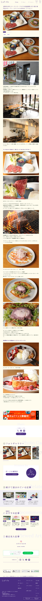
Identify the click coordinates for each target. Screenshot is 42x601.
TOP (4, 576)
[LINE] (29, 560)
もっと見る (20, 529)
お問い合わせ (28, 590)
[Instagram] (20, 560)
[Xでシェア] (18, 431)
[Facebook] (26, 560)
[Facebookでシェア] (21, 431)
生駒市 (5, 34)
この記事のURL (20, 433)
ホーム (19, 580)
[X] (23, 560)
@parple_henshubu (21, 546)
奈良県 (8, 34)
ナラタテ (37, 585)
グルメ (7, 576)
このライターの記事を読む (12, 474)
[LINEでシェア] (24, 431)
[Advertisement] (21, 407)
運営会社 (19, 588)
